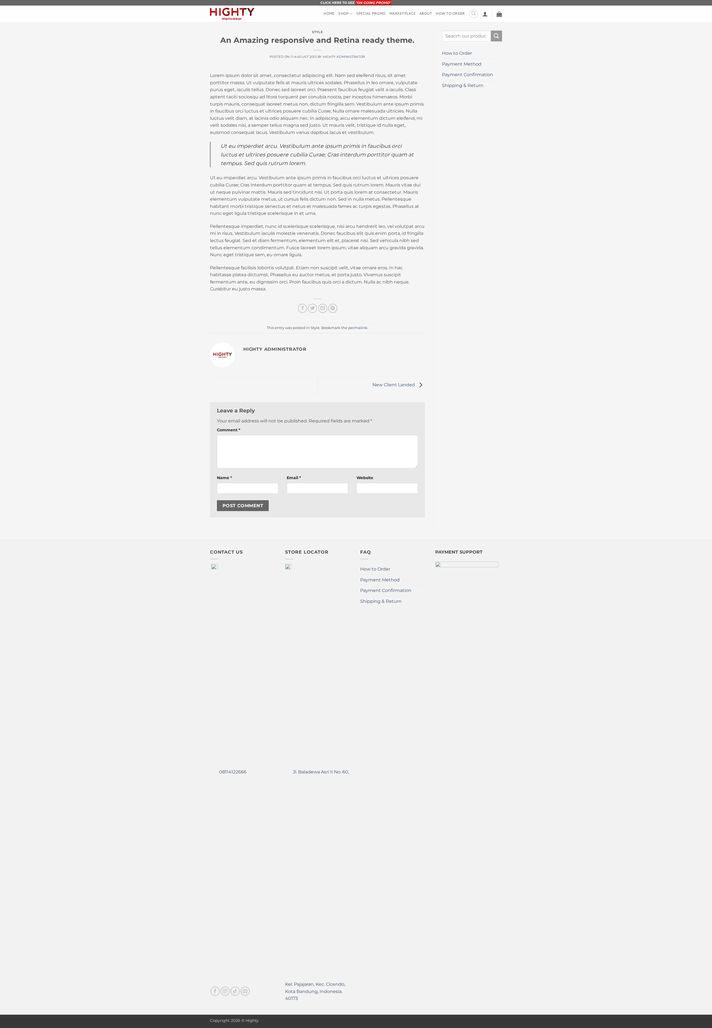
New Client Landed (394, 384)
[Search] (473, 13)
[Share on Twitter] (312, 308)
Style (317, 32)
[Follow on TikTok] (235, 991)
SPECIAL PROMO (370, 14)
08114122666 (232, 772)
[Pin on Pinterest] (332, 308)
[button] (485, 14)
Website (365, 477)
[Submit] (496, 36)
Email (294, 477)
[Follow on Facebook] (215, 991)
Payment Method (461, 64)
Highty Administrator (344, 57)
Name (224, 477)
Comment (228, 429)
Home (328, 14)
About (425, 14)
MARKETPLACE (402, 14)
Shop (343, 14)
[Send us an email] (245, 991)
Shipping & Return (462, 85)
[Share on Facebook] (302, 308)
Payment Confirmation (467, 74)
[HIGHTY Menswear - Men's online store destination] (232, 14)
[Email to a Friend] (322, 308)
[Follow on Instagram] (225, 991)
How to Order (450, 14)
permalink (357, 328)
